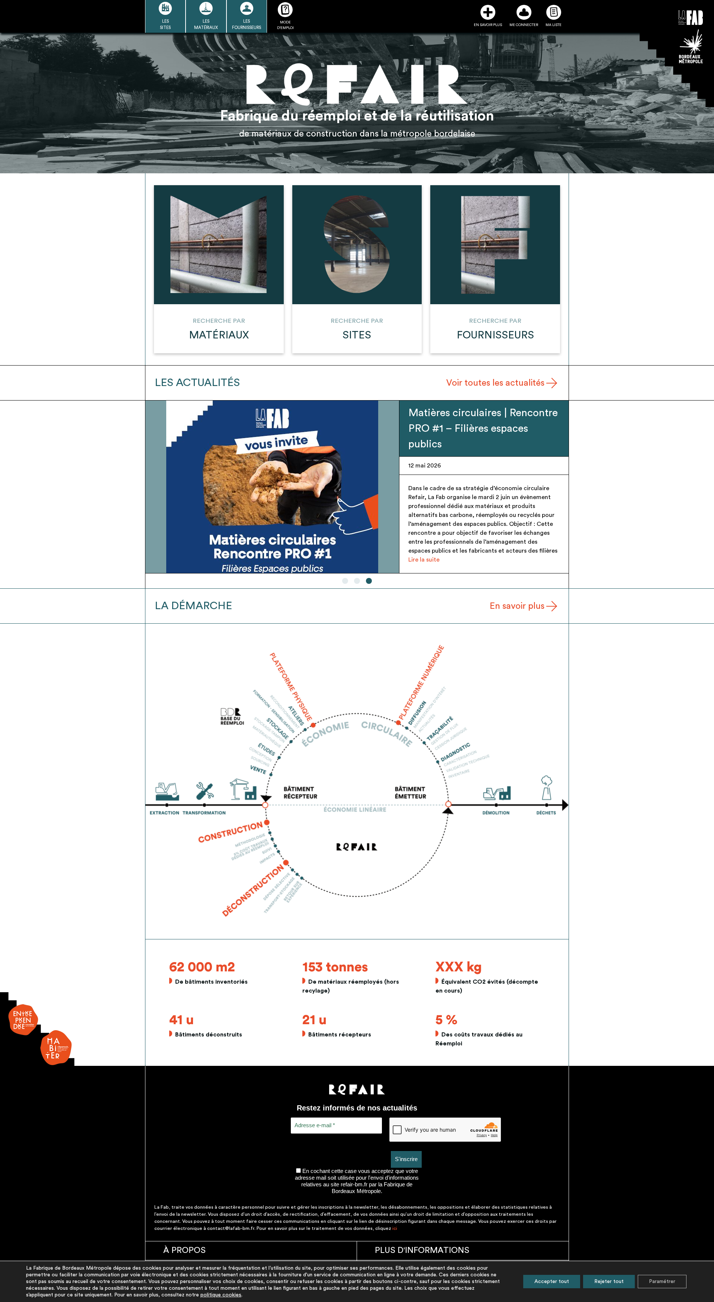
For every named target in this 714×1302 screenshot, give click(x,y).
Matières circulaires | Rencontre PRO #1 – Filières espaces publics (483, 428)
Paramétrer (662, 1281)
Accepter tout (551, 1281)
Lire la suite (424, 560)
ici (394, 1228)
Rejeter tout (609, 1281)
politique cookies (220, 1295)
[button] (345, 581)
